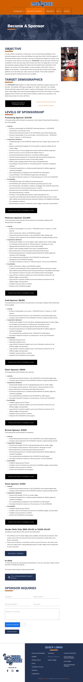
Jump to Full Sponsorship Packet (46, 102)
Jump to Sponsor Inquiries (46, 105)
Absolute (67, 678)
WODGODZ (45, 678)
